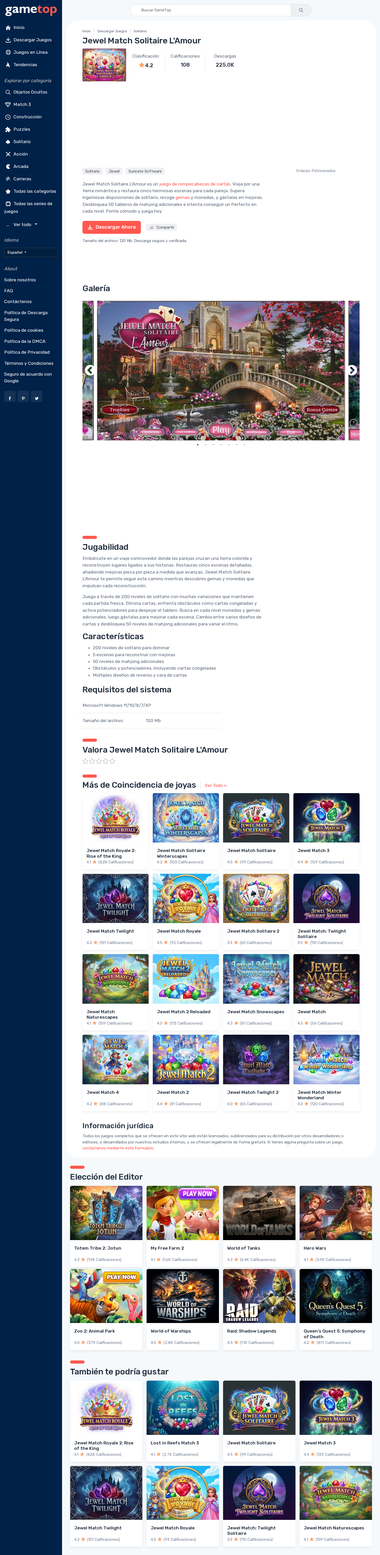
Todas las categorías (34, 191)
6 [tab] (236, 444)
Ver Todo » (216, 785)
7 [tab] (244, 444)
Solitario (21, 141)
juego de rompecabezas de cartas (194, 184)
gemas (183, 197)
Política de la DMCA (24, 341)
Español (15, 252)
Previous (90, 370)
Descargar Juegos (32, 39)
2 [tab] (205, 444)
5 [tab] (228, 444)
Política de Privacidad (27, 352)
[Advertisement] (221, 124)
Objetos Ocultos (29, 92)
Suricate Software (145, 171)
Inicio (18, 27)
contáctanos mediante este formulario (117, 1148)
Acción (20, 154)
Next (352, 370)
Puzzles (21, 129)
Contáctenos (18, 301)
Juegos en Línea (30, 52)
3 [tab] (213, 444)
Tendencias (24, 64)
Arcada (20, 166)
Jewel (114, 171)
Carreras (21, 178)
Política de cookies (23, 330)
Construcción (27, 116)
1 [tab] (197, 444)
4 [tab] (221, 444)
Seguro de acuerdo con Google (28, 377)
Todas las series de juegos (28, 207)
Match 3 (21, 104)
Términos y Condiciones (29, 363)
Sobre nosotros (20, 279)
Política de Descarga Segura (26, 316)
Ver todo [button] (19, 224)
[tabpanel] (221, 370)
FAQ (8, 290)
